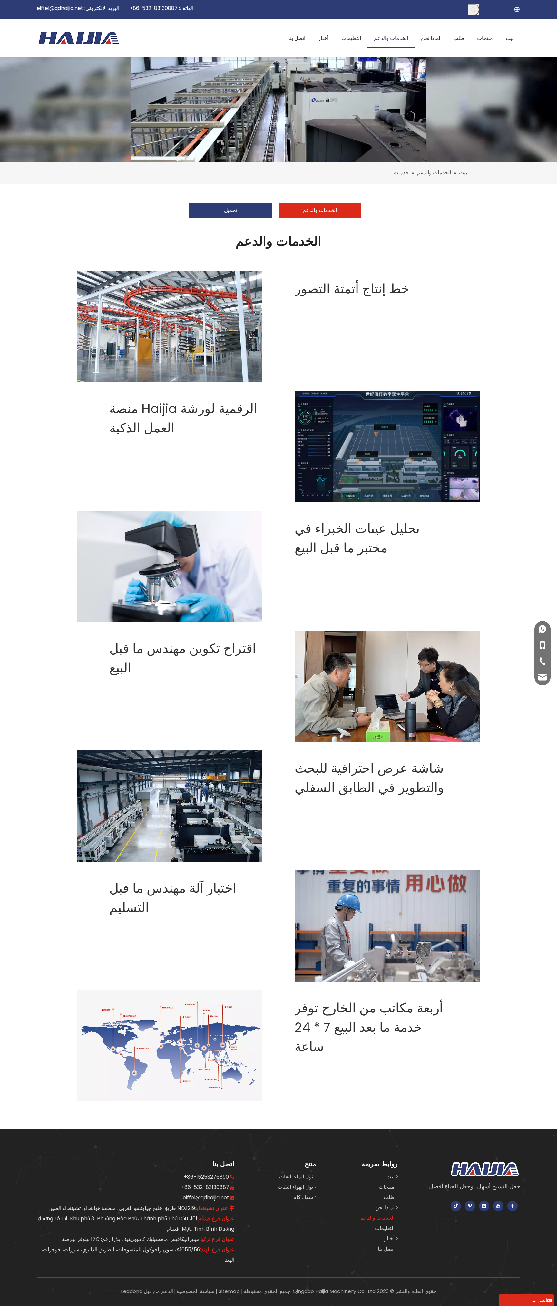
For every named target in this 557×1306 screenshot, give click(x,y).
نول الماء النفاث (296, 1176)
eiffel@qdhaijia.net (60, 8)
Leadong (131, 1291)
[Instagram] (484, 1206)
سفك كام (303, 1197)
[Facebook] (512, 1206)
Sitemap (228, 1291)
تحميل (230, 210)
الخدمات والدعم (320, 210)
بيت (390, 1176)
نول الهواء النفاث (295, 1187)
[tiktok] (456, 1206)
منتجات (387, 1187)
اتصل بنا (386, 1249)
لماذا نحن (385, 1207)
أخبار (389, 1238)
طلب (389, 1197)
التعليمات (385, 1228)
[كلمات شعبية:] (473, 9)
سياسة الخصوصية (194, 1291)
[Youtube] (498, 1206)
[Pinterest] (470, 1206)
